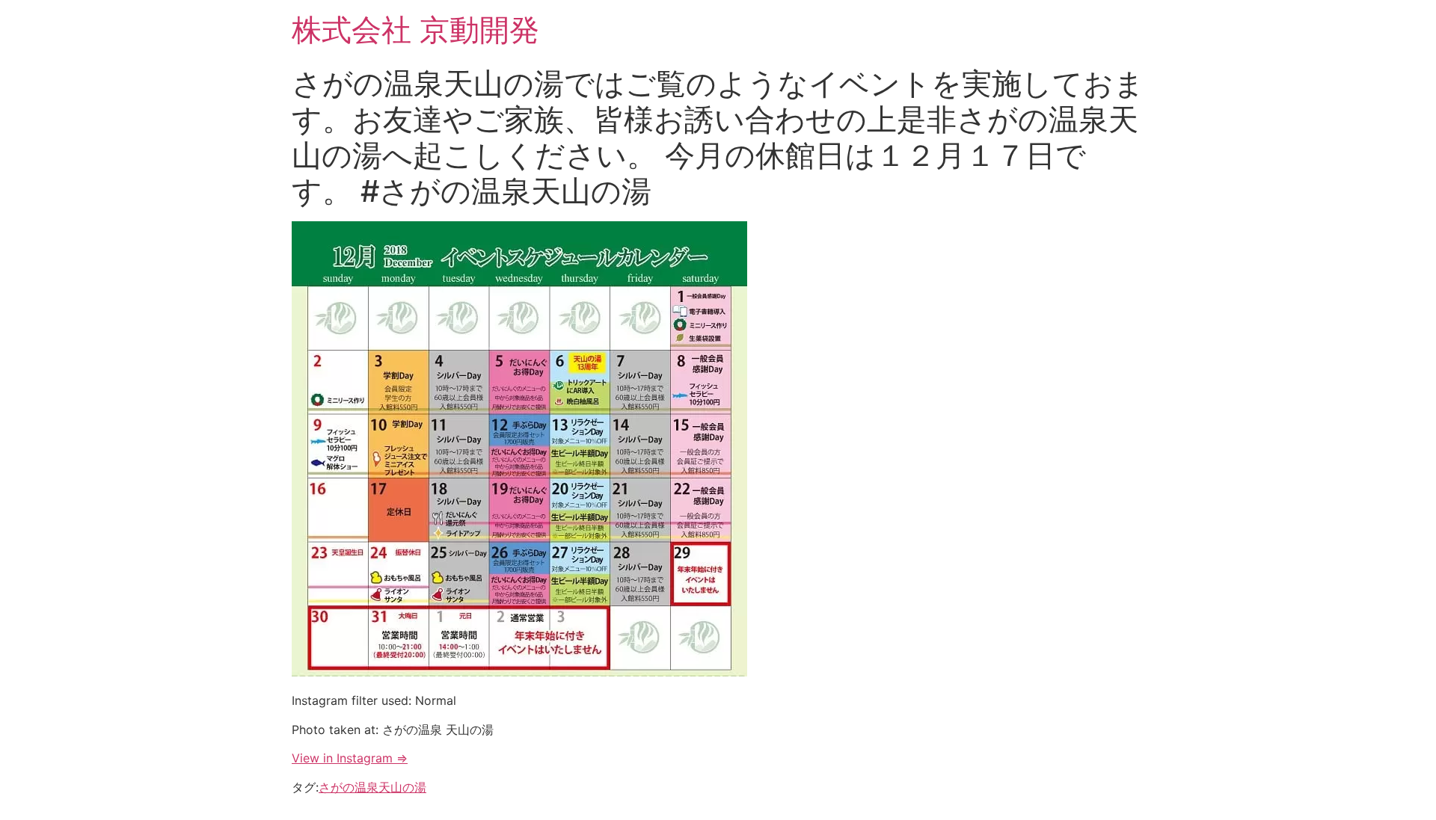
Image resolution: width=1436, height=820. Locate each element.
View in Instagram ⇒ (350, 757)
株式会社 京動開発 (415, 29)
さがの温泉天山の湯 (372, 787)
